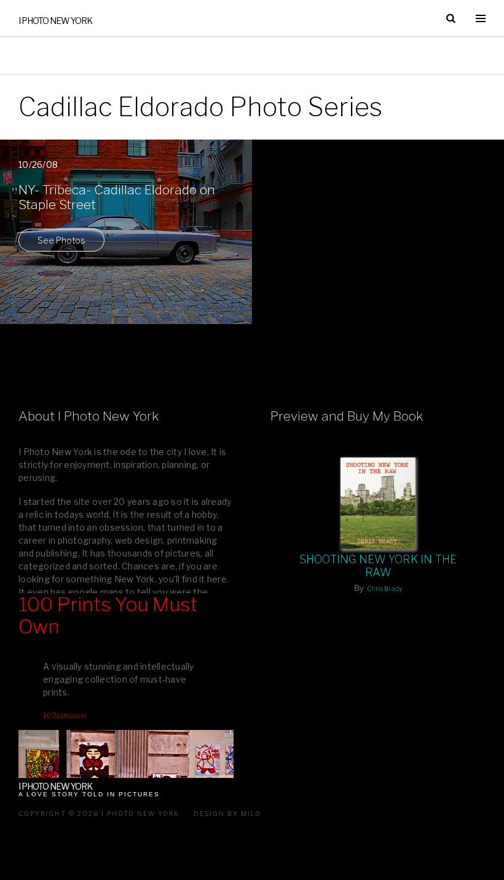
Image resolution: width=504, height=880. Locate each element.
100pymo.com (64, 715)
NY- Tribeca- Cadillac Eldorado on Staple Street (116, 197)
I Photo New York (55, 20)
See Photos (61, 240)
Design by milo (227, 813)
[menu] (480, 18)
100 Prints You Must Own (107, 616)
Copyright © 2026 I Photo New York (98, 813)
